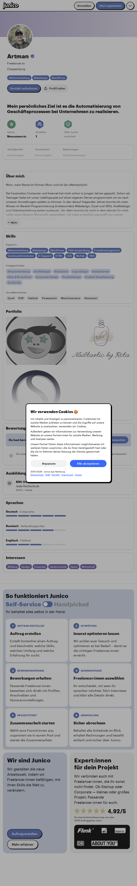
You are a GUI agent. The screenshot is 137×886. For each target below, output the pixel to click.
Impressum (67, 474)
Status (78, 474)
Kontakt (56, 474)
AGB (47, 474)
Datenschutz (37, 474)
